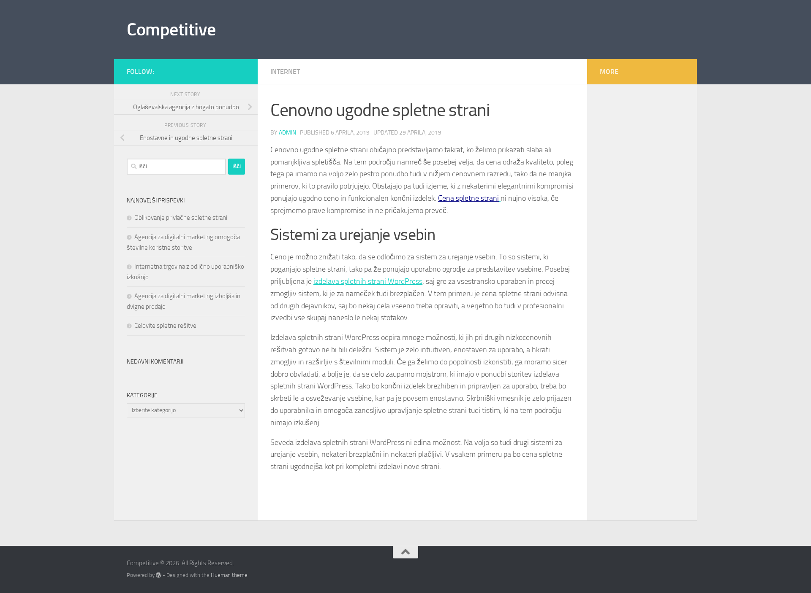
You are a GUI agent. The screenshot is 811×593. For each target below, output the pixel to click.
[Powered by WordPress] (158, 575)
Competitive (171, 29)
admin (287, 132)
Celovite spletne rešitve (165, 325)
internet (285, 71)
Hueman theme (229, 575)
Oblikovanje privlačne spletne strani (180, 217)
